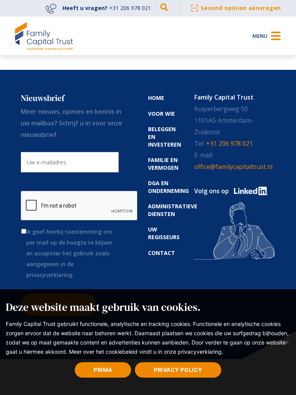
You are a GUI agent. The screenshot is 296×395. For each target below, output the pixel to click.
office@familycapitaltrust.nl (233, 166)
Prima (103, 369)
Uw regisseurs (164, 233)
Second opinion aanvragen (241, 8)
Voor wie (161, 113)
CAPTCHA (34, 178)
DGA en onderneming (168, 186)
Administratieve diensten (172, 210)
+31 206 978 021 (229, 143)
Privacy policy (178, 369)
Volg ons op (211, 191)
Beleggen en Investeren (164, 136)
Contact (161, 253)
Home (156, 97)
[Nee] (286, 342)
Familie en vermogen (163, 163)
